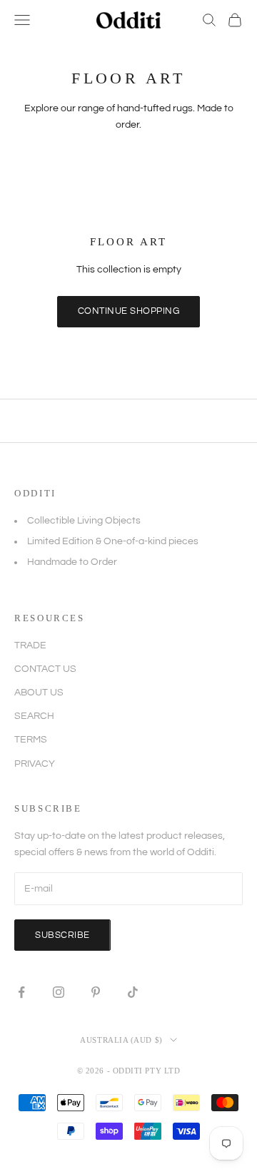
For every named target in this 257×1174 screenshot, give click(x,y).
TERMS (30, 740)
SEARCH (34, 716)
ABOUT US (39, 693)
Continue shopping (129, 311)
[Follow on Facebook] (21, 992)
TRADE (30, 645)
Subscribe (62, 935)
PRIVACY (34, 764)
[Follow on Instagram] (58, 992)
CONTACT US (45, 669)
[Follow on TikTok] (133, 992)
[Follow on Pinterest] (96, 992)
